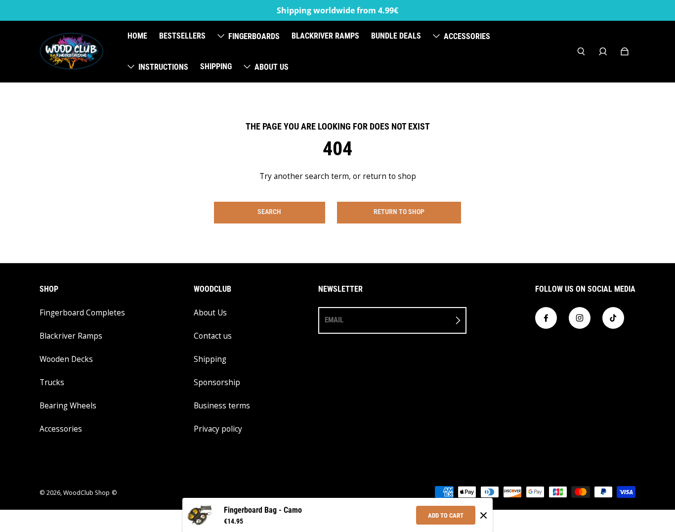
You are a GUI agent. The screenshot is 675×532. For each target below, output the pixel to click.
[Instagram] (580, 318)
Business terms (222, 405)
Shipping (210, 359)
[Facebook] (546, 318)
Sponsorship (217, 382)
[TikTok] (613, 318)
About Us (210, 313)
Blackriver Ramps (71, 336)
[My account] (603, 51)
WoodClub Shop (86, 492)
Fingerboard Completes (82, 313)
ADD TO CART (446, 515)
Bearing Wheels (68, 405)
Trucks (52, 382)
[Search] (581, 51)
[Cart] (624, 51)
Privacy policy (218, 429)
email (334, 319)
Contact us (213, 336)
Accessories (61, 429)
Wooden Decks (66, 359)
